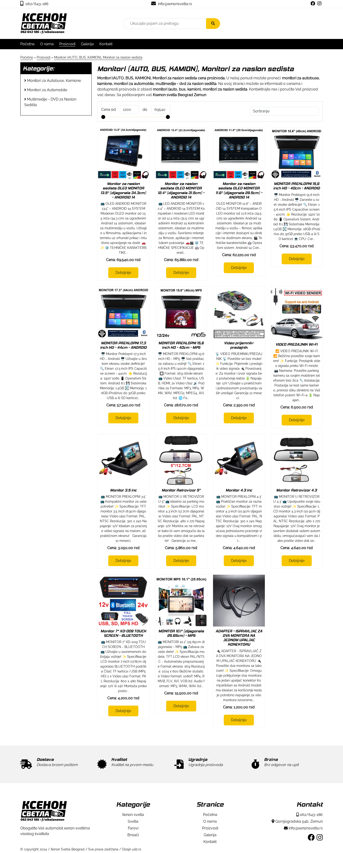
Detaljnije (123, 272)
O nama (47, 44)
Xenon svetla (133, 814)
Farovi (133, 828)
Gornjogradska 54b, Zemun (298, 821)
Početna (27, 44)
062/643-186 (36, 4)
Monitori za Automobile (47, 90)
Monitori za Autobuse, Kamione (54, 80)
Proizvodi (67, 44)
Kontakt (105, 44)
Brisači (133, 835)
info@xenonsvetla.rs (174, 4)
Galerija (87, 44)
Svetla (133, 821)
